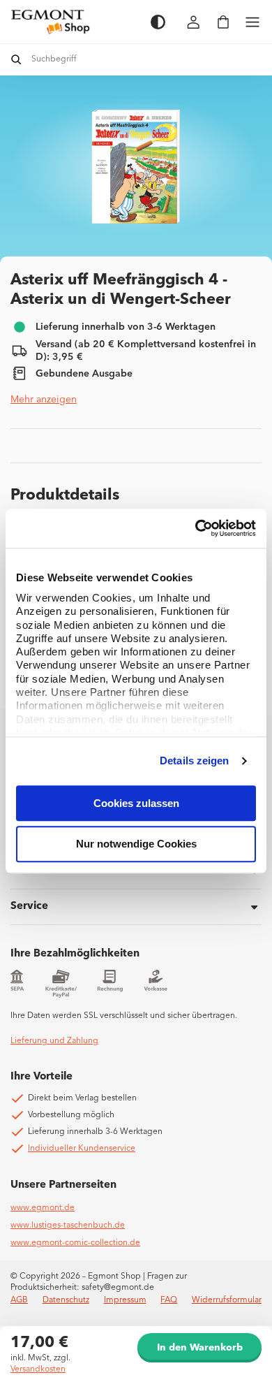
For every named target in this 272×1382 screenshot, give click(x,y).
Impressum (125, 1300)
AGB (19, 1300)
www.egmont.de (42, 1208)
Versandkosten (38, 1369)
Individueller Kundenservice (81, 1148)
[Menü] (252, 22)
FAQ (168, 1300)
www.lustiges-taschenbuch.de (67, 1225)
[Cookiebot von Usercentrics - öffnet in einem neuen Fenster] (195, 528)
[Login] (194, 22)
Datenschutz (66, 1300)
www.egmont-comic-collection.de (75, 1243)
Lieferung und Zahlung (54, 1041)
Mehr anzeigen (43, 400)
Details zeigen (194, 760)
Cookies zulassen (136, 803)
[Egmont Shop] (73, 21)
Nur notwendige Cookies (136, 844)
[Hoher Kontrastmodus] (158, 22)
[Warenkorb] (223, 22)
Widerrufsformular (227, 1300)
